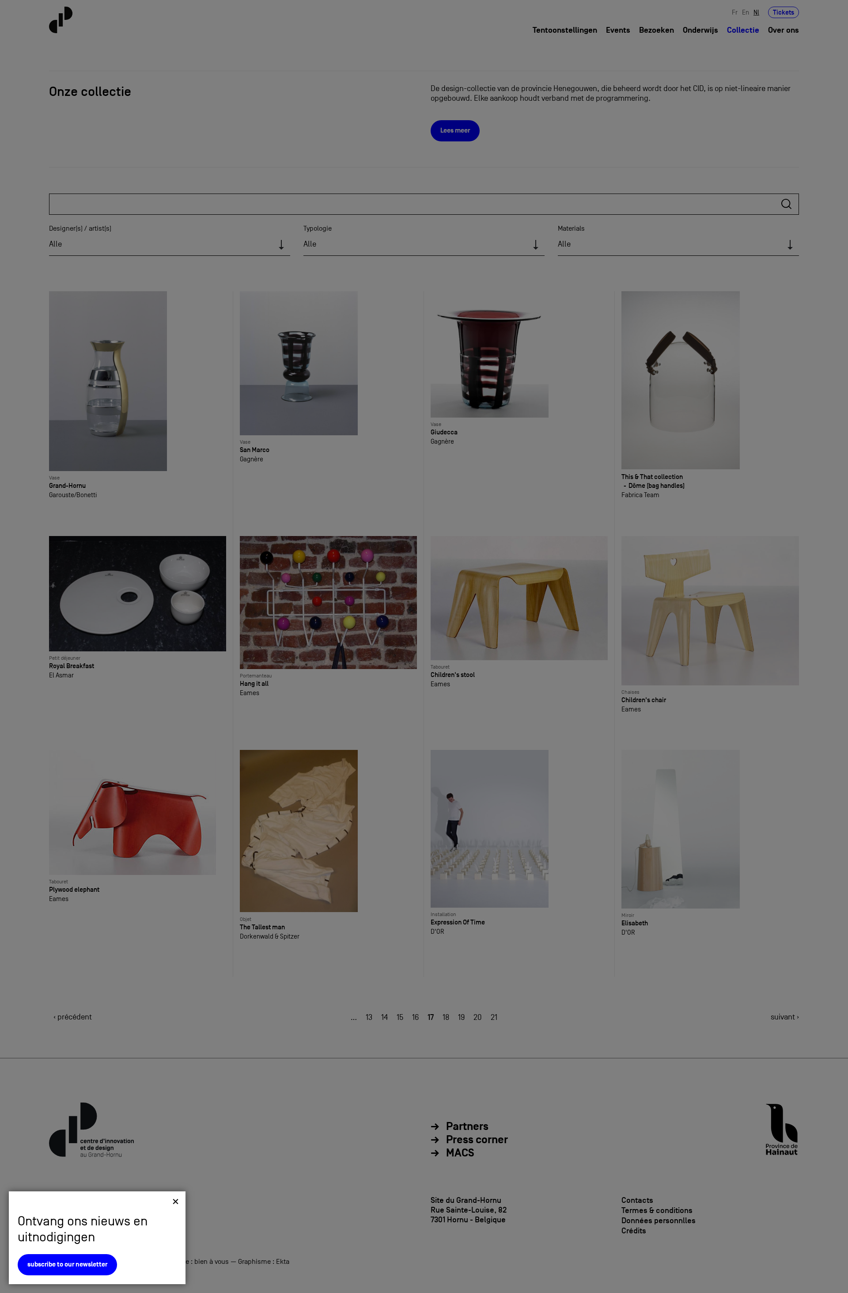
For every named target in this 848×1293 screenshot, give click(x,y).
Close (175, 1201)
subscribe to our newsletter (67, 1264)
